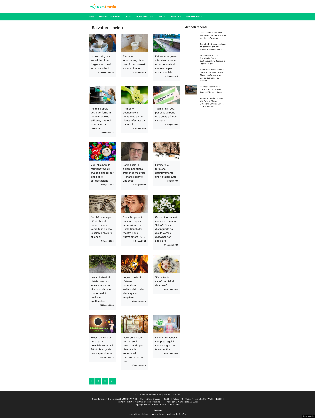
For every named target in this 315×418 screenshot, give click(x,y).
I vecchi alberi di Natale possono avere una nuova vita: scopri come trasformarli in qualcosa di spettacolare (101, 289)
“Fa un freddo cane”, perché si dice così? (164, 281)
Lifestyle (176, 17)
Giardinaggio (193, 17)
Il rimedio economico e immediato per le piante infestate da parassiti (134, 116)
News (91, 17)
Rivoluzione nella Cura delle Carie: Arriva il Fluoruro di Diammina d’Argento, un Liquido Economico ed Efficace (212, 75)
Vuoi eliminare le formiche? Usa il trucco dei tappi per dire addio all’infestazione (102, 172)
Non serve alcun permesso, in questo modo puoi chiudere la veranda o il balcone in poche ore (133, 349)
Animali (162, 17)
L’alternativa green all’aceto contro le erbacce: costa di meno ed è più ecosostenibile (166, 64)
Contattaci (175, 404)
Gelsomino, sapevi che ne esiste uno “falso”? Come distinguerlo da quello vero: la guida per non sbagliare (166, 229)
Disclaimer (175, 394)
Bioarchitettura (145, 17)
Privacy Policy (163, 394)
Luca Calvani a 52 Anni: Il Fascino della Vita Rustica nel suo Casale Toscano (213, 35)
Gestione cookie (308, 416)
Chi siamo (139, 394)
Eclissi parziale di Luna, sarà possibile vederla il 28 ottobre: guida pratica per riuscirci (102, 345)
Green (128, 17)
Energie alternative (109, 17)
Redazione (150, 394)
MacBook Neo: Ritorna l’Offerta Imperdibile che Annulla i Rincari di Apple (211, 89)
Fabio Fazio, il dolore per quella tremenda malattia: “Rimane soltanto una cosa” (134, 172)
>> (112, 381)
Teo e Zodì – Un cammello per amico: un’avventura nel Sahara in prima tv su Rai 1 (213, 47)
